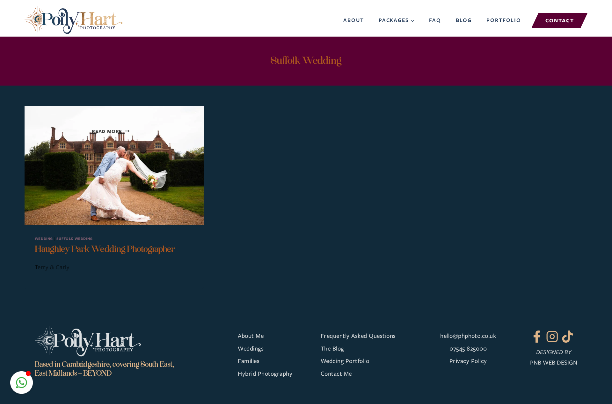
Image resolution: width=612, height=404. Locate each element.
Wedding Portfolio (345, 361)
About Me (251, 335)
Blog (464, 20)
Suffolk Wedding (74, 238)
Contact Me (336, 373)
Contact (559, 20)
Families (248, 361)
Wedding (44, 238)
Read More (111, 131)
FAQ (435, 20)
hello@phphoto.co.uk (468, 335)
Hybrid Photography (265, 373)
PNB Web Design (553, 362)
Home (330, 20)
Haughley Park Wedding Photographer (105, 248)
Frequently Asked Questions (358, 335)
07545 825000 (468, 348)
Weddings (251, 348)
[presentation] (114, 165)
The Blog (332, 348)
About (353, 20)
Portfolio (503, 20)
